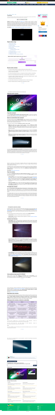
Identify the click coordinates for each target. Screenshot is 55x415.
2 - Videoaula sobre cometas (12, 44)
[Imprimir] (17, 19)
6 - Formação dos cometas (12, 48)
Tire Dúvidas (29, 407)
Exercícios (29, 406)
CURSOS (21, 0)
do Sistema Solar (17, 115)
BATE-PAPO (43, 0)
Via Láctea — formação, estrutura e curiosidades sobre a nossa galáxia (20, 27)
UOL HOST (16, 0)
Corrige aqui (29, 409)
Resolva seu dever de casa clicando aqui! (30, 65)
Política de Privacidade (9, 409)
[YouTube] (41, 36)
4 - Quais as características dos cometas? (14, 46)
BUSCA (40, 0)
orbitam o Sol (22, 21)
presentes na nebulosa (34, 216)
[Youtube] (12, 2)
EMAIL (47, 0)
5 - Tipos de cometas (11, 47)
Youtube (40, 408)
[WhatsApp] (7, 2)
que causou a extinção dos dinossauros (16, 255)
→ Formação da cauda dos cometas (14, 49)
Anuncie (8, 408)
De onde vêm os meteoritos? (14, 291)
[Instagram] (11, 2)
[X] (14, 2)
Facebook (40, 406)
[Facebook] (44, 36)
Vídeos (18, 409)
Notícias (18, 408)
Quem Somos (8, 407)
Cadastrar (18, 406)
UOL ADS (26, 0)
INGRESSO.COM (13, 0)
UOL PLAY (24, 0)
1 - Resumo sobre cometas (12, 43)
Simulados (29, 408)
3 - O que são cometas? (11, 45)
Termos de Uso (8, 410)
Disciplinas (18, 407)
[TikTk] (46, 36)
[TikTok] (9, 2)
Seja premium (39, 2)
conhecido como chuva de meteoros (19, 288)
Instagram (40, 407)
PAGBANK (19, 0)
